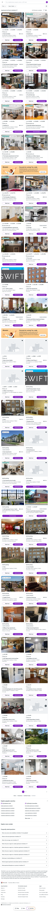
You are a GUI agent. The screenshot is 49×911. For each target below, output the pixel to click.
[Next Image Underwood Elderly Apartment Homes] (46, 305)
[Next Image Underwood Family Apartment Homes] (46, 497)
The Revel (5, 94)
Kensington (29, 538)
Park (4, 419)
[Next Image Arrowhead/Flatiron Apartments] (22, 214)
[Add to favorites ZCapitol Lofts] (22, 299)
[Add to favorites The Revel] (22, 75)
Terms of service (42, 888)
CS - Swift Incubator (8, 288)
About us (2, 888)
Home (15, 795)
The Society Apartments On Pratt (11, 156)
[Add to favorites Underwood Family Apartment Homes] (46, 491)
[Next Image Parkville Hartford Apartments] (46, 112)
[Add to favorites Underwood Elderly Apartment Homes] (46, 299)
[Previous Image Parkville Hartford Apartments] (27, 112)
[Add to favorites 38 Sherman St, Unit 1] (22, 761)
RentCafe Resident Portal (23, 896)
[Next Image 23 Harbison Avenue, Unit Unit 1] (46, 675)
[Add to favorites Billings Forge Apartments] (22, 608)
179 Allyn (29, 227)
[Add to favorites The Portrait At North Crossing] (46, 45)
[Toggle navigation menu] (2, 2)
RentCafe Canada (21, 888)
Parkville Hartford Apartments (34, 125)
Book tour (7, 40)
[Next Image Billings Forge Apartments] (22, 614)
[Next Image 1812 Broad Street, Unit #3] (46, 706)
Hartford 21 (30, 33)
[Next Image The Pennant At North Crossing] (22, 51)
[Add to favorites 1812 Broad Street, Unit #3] (46, 700)
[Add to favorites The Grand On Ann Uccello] (22, 463)
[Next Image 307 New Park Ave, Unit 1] (46, 736)
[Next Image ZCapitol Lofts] (22, 305)
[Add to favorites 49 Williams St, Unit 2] (46, 639)
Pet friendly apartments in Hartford (31, 805)
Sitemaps (3, 898)
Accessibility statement (43, 894)
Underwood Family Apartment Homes (35, 511)
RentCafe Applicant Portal (23, 894)
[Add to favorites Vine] (22, 549)
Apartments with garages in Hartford (32, 810)
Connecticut (20, 795)
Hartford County (27, 795)
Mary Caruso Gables (8, 360)
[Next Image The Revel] (22, 81)
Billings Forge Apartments (9, 628)
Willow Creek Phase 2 (32, 360)
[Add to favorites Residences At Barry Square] (46, 136)
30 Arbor (29, 480)
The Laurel (29, 258)
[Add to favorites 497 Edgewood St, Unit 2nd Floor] (22, 639)
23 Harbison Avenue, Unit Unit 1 (34, 689)
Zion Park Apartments (32, 288)
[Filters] (46, 6)
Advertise (3, 896)
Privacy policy (41, 890)
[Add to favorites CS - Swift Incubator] (22, 269)
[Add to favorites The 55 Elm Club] (46, 75)
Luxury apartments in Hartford (31, 813)
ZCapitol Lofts (6, 319)
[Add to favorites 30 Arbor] (46, 463)
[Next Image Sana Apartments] (22, 438)
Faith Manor (6, 538)
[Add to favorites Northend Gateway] (46, 578)
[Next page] (46, 792)
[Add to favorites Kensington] (46, 520)
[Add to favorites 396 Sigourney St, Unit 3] (22, 730)
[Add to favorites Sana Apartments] (22, 432)
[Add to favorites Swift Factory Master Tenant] (46, 371)
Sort (46, 10)
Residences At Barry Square (33, 156)
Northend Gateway (31, 597)
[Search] (47, 2)
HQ (4, 258)
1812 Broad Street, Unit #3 (33, 719)
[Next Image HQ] (22, 244)
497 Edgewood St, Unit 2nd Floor (10, 658)
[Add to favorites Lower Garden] (46, 549)
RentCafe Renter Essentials (23, 892)
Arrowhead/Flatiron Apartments (10, 227)
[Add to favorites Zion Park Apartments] (46, 269)
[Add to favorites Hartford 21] (46, 14)
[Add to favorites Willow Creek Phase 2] (46, 340)
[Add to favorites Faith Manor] (22, 520)
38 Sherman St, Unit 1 (8, 780)
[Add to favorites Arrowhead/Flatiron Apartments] (22, 208)
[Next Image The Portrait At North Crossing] (46, 51)
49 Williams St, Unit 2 (32, 658)
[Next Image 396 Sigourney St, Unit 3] (22, 736)
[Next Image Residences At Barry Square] (46, 142)
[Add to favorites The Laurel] (46, 238)
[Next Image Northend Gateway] (46, 584)
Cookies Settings (42, 896)
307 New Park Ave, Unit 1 (33, 750)
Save (24, 908)
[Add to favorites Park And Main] (22, 14)
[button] (12, 20)
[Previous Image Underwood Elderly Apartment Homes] (27, 305)
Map (18, 908)
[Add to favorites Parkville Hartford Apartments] (46, 106)
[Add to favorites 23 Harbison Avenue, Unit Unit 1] (46, 669)
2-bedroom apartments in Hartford (7, 810)
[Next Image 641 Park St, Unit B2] (46, 767)
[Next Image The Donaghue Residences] (22, 183)
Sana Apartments (7, 451)
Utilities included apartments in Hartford (32, 808)
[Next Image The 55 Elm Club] (46, 81)
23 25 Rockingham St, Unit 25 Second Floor (13, 689)
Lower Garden (30, 566)
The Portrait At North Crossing (34, 64)
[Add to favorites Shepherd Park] (46, 402)
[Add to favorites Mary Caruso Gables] (22, 340)
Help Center (3, 892)
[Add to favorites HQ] (22, 238)
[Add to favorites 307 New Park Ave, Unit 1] (46, 730)
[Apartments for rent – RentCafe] (4, 883)
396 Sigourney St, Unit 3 (8, 750)
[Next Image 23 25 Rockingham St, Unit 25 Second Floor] (22, 675)
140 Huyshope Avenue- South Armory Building (14, 509)
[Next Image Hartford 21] (46, 20)
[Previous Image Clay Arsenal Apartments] (27, 614)
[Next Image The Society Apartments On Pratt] (22, 142)
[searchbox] (26, 2)
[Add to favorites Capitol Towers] (22, 578)
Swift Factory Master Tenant (33, 388)
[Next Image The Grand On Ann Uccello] (22, 469)
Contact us (3, 890)
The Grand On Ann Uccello (9, 480)
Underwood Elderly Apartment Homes (35, 319)
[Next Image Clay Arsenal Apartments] (46, 614)
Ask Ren (32, 908)
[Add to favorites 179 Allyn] (46, 208)
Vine (4, 566)
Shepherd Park (30, 421)
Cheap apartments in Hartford (31, 815)
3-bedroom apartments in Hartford (7, 813)
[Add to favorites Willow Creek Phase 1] (22, 371)
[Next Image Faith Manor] (22, 527)
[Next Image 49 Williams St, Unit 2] (46, 645)
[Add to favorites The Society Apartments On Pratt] (22, 136)
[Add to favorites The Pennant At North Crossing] (22, 45)
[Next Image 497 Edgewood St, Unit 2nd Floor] (22, 645)
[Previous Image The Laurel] (27, 244)
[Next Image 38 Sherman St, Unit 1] (22, 767)
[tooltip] (4, 31)
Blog (2, 894)
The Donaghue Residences (9, 197)
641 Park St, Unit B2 (31, 780)
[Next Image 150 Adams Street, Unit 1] (22, 706)
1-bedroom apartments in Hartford (7, 808)
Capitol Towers (6, 597)
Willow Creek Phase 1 (8, 390)
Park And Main (6, 33)
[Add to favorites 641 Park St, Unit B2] (46, 761)
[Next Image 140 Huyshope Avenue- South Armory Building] (22, 497)
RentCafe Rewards (21, 890)
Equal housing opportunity (6, 904)
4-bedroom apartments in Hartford (7, 815)
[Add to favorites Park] (22, 402)
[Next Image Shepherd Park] (46, 408)
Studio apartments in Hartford (6, 805)
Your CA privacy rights (43, 892)
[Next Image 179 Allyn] (46, 214)
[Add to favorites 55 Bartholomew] (46, 432)
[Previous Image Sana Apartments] (3, 438)
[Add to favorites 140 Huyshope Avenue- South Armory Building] (22, 491)
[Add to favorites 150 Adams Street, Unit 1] (22, 700)
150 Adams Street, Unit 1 (9, 719)
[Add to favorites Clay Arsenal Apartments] (46, 608)
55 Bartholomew (31, 450)
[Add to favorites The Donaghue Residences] (22, 177)
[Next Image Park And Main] (22, 20)
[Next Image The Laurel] (46, 244)
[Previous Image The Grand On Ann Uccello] (3, 469)
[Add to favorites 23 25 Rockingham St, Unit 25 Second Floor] (22, 669)
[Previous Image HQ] (3, 244)
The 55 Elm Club (31, 94)
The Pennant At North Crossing (10, 64)
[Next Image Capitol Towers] (22, 584)
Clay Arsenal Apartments (33, 628)
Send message (18, 40)
